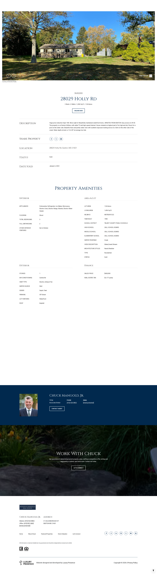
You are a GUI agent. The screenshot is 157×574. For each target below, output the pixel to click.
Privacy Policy (133, 563)
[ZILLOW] (136, 533)
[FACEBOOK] (106, 533)
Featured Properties (47, 534)
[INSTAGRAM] (111, 533)
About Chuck (32, 534)
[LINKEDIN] (116, 533)
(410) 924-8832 (72, 403)
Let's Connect (76, 534)
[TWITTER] (126, 533)
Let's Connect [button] (78, 468)
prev (9, 76)
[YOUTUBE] (131, 533)
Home (21, 534)
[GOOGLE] (121, 533)
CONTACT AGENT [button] (57, 408)
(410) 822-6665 (29, 523)
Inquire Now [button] (78, 110)
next (14, 76)
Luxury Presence (69, 563)
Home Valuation (62, 534)
